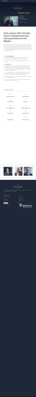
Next (34, 171)
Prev (2, 171)
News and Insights (21, 199)
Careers (20, 201)
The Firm (20, 195)
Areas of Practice (21, 196)
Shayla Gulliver (23, 21)
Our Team (20, 198)
